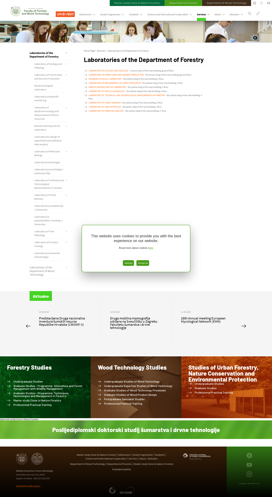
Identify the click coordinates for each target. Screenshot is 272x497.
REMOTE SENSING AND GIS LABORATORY (107, 87)
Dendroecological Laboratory (43, 87)
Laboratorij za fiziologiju (47, 162)
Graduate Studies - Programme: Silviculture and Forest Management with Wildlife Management (47, 387)
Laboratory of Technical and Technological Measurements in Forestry (49, 184)
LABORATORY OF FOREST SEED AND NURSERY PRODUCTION (116, 74)
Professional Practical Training (32, 404)
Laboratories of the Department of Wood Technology (42, 271)
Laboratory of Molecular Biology (47, 153)
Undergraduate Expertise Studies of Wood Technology (138, 386)
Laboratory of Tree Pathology (44, 233)
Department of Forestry (183, 2)
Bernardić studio (254, 483)
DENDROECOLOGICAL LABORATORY (105, 78)
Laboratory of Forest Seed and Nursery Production (48, 76)
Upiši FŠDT (65, 14)
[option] (65, 321)
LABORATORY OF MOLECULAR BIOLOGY (107, 91)
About (218, 14)
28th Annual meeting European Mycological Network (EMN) (132, 320)
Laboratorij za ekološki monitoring (46, 98)
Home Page (89, 50)
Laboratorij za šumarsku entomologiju (47, 254)
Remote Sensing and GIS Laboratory (47, 127)
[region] (136, 248)
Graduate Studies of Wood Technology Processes (135, 390)
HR (59, 22)
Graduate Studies (206, 388)
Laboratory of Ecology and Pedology (48, 65)
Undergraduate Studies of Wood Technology (131, 381)
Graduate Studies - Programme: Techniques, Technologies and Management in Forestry (41, 394)
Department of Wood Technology (226, 2)
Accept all (143, 263)
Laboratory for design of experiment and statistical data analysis (48, 140)
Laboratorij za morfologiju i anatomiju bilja (48, 171)
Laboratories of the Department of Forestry (44, 54)
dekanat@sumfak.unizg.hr (28, 486)
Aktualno (234, 14)
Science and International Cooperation (167, 14)
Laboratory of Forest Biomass (45, 196)
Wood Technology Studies (132, 367)
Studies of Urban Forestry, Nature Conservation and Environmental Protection (223, 373)
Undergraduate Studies (28, 381)
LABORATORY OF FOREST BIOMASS (105, 102)
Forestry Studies (29, 367)
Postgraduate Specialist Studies (124, 399)
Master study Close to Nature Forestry (137, 2)
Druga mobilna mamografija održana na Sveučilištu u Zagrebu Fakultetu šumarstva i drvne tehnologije (62, 323)
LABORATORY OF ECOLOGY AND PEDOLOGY (109, 70)
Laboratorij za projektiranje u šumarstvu (48, 207)
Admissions (85, 14)
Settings (129, 263)
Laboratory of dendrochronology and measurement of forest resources (46, 113)
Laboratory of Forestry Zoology (46, 244)
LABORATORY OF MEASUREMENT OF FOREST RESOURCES (115, 83)
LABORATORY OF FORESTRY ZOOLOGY (106, 110)
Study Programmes (110, 14)
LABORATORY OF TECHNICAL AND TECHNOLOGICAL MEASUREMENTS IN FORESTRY (127, 95)
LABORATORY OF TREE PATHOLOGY (105, 106)
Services (201, 14)
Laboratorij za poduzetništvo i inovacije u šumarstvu (48, 220)
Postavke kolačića (121, 469)
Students (134, 14)
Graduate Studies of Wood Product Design (130, 394)
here (150, 248)
